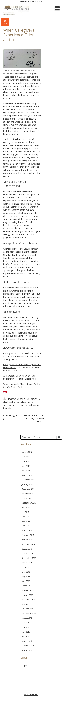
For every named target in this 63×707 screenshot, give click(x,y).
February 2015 (28, 645)
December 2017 (28, 489)
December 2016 (28, 544)
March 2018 (27, 475)
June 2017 (26, 516)
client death (8, 402)
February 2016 (28, 590)
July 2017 (25, 512)
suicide (20, 405)
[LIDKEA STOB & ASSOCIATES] (17, 15)
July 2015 (25, 622)
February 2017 (28, 535)
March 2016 (27, 585)
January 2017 (27, 539)
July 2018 (25, 456)
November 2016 (28, 549)
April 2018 (26, 470)
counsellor (20, 402)
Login (41, 1)
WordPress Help (31, 694)
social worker (9, 405)
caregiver (35, 398)
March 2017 (27, 530)
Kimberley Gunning (16, 398)
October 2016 (27, 553)
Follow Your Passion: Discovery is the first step (34, 418)
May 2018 (26, 466)
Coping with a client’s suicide (16, 353)
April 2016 (26, 581)
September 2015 (29, 613)
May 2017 (26, 521)
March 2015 (27, 641)
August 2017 (27, 507)
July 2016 (25, 567)
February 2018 (28, 479)
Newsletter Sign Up (28, 1)
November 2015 (28, 604)
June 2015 (26, 627)
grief (28, 402)
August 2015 (27, 618)
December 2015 (28, 599)
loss (34, 402)
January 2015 (27, 650)
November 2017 (28, 493)
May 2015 (26, 631)
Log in (24, 665)
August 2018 (27, 452)
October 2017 (27, 498)
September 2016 (29, 558)
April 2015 (26, 636)
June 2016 (26, 572)
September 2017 (29, 502)
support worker (32, 405)
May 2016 (26, 576)
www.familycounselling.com (31, 680)
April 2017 (26, 525)
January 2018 (27, 484)
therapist (7, 408)
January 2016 (27, 595)
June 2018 (26, 461)
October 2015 (27, 608)
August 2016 (27, 562)
